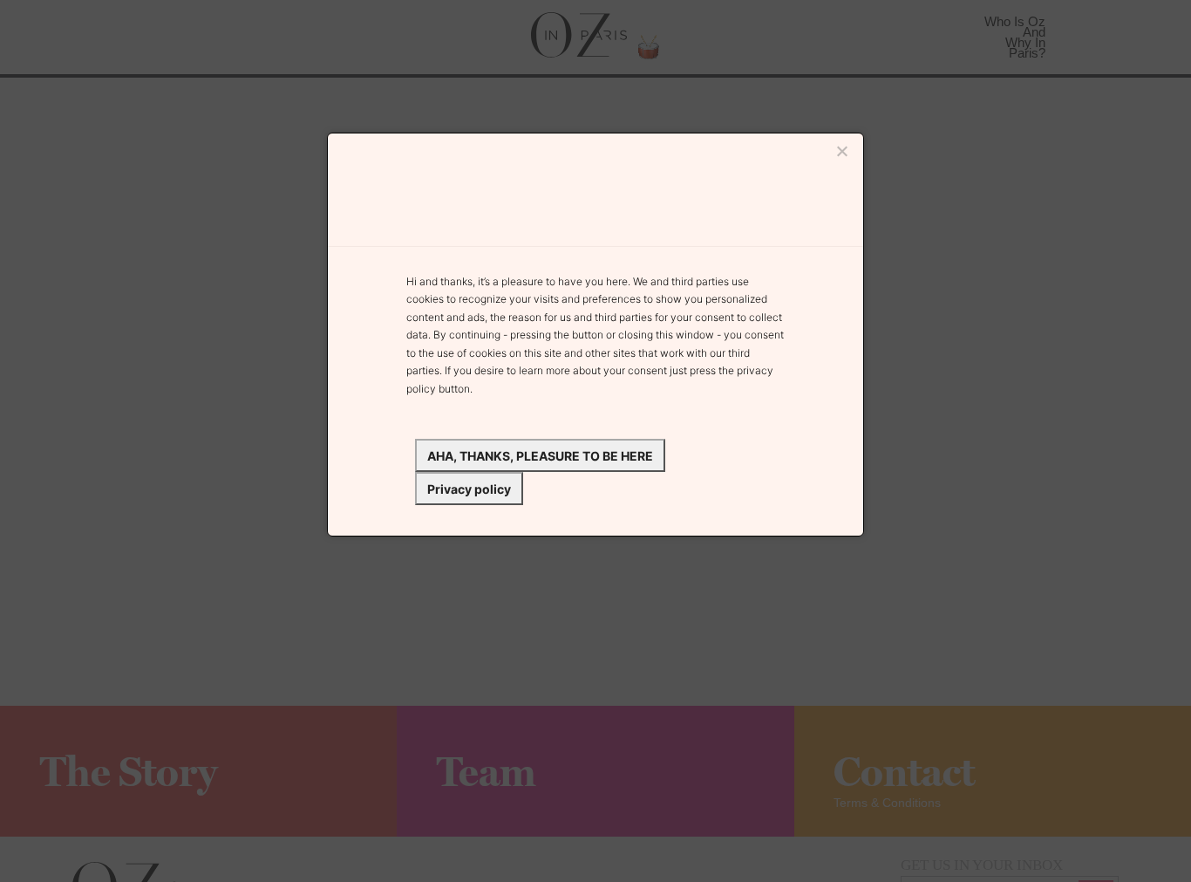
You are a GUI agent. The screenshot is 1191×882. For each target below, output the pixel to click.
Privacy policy (469, 489)
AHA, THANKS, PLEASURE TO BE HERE (540, 455)
